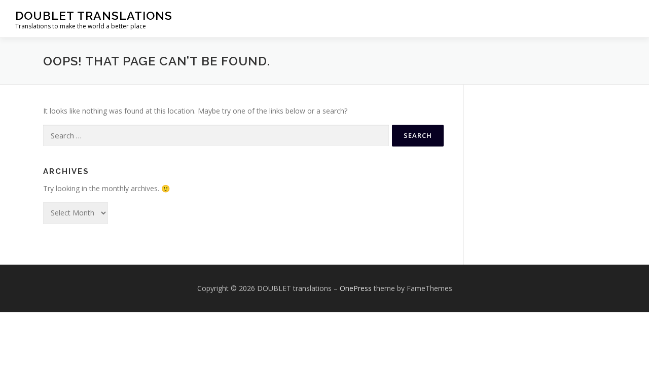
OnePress (356, 288)
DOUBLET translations (93, 15)
